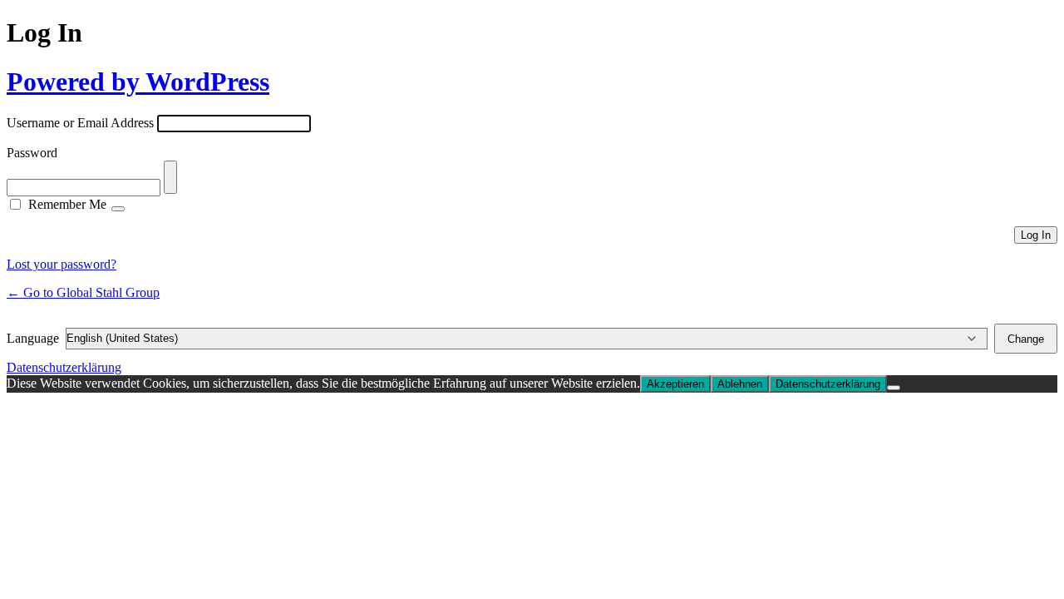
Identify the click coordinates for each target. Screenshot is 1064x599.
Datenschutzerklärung (64, 367)
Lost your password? (61, 264)
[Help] (118, 208)
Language (33, 338)
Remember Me (67, 204)
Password (32, 153)
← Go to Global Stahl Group (83, 292)
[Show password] (170, 177)
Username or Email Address (80, 123)
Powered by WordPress (138, 82)
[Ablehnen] (893, 387)
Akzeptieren (675, 384)
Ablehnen (739, 384)
